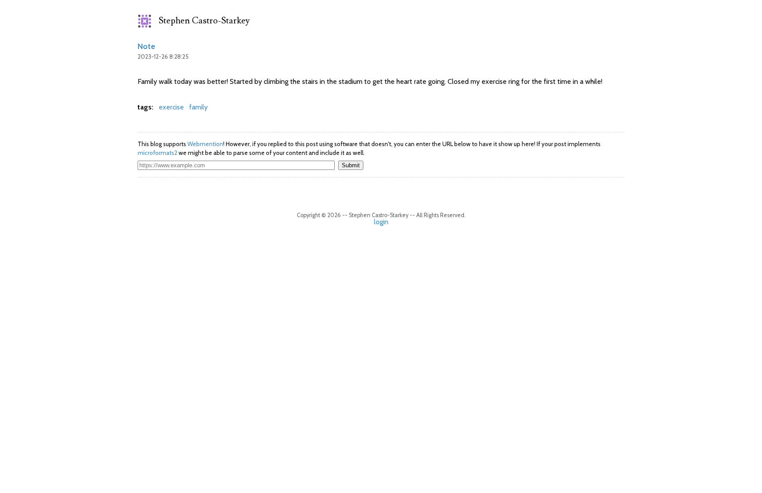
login (381, 222)
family (198, 107)
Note (146, 46)
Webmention (205, 143)
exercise (171, 107)
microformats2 (157, 152)
